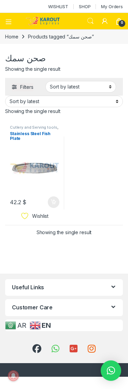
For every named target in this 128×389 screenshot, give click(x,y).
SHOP (84, 6)
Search (90, 21)
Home (11, 36)
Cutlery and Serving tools (33, 127)
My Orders (112, 6)
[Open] (11, 21)
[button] (111, 370)
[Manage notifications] (13, 375)
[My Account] (105, 21)
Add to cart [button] (53, 202)
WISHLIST (58, 6)
